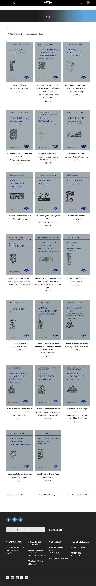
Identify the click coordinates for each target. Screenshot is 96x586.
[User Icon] (80, 3)
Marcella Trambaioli (44, 95)
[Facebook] (8, 519)
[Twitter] (14, 519)
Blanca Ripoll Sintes (16, 282)
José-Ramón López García (19, 89)
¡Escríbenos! (75, 556)
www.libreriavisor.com (79, 547)
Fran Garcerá (53, 415)
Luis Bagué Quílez (19, 415)
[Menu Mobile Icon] (7, 3)
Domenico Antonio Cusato (75, 157)
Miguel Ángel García (19, 477)
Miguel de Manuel (45, 157)
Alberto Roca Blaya (48, 353)
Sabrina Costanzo (42, 285)
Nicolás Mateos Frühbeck (48, 222)
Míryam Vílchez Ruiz (19, 219)
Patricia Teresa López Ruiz (20, 160)
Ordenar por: (15, 34)
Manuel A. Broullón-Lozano (46, 412)
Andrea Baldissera (73, 415)
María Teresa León (76, 219)
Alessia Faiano (47, 477)
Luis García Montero (19, 347)
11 (73, 494)
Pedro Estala (51, 160)
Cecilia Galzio (55, 285)
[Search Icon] (14, 3)
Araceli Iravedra (76, 282)
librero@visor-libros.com (58, 559)
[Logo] (48, 2)
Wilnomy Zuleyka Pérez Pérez (76, 347)
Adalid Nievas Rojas (76, 92)
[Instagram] (20, 519)
